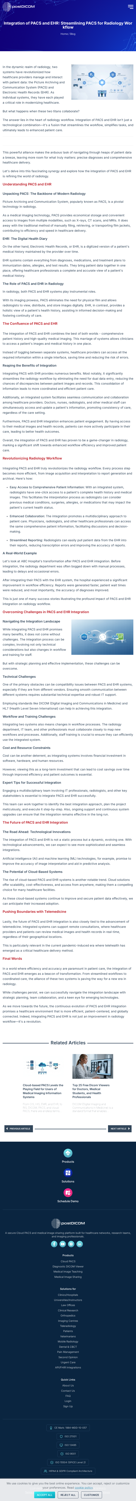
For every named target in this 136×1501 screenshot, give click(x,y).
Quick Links (68, 1379)
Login (68, 1401)
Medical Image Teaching (68, 1271)
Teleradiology (68, 1326)
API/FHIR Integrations (68, 1367)
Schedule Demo (68, 1201)
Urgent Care (68, 1362)
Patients (68, 1331)
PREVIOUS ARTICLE (20, 1128)
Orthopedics (68, 1315)
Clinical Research (68, 1310)
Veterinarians (68, 1336)
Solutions (68, 1181)
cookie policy (84, 1487)
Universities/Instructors (68, 1300)
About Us (68, 1385)
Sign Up (68, 1406)
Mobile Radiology (68, 1341)
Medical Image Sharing (68, 1277)
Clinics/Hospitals (68, 1295)
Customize (91, 1494)
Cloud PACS (68, 1261)
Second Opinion (68, 1357)
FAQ (68, 1396)
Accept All (44, 1494)
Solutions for (68, 1289)
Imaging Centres (68, 1321)
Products (68, 1161)
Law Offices (68, 1305)
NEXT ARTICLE (118, 1128)
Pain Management (68, 1352)
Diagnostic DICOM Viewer (68, 1266)
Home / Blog (68, 34)
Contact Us (68, 1391)
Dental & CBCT (68, 1347)
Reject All (68, 1494)
